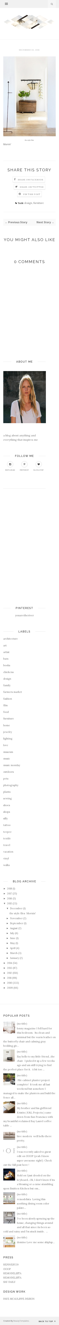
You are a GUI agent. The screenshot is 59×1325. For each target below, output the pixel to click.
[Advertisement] (16, 543)
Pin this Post (31, 194)
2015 (9, 903)
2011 (9, 977)
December (16, 908)
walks (6, 865)
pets (5, 778)
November (16, 918)
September (16, 923)
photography (10, 785)
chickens (8, 672)
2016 (9, 898)
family (6, 685)
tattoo (6, 825)
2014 (9, 963)
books (6, 665)
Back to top (46, 1321)
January (14, 958)
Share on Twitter (32, 187)
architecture (10, 638)
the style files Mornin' (23, 913)
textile (7, 838)
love (5, 745)
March (14, 953)
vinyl (6, 858)
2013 (9, 967)
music (6, 758)
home (6, 725)
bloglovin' (38, 470)
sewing (7, 798)
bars (5, 658)
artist (6, 652)
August (14, 928)
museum (8, 752)
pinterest (24, 470)
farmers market (12, 692)
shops (6, 811)
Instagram (10, 470)
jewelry (7, 732)
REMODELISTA (12, 1273)
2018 (9, 888)
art (5, 645)
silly (5, 818)
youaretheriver (24, 615)
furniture (38, 203)
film (5, 705)
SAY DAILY (9, 1281)
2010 (9, 982)
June (12, 938)
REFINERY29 (11, 1264)
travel (6, 845)
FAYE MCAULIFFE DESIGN (19, 1298)
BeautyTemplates (21, 1321)
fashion (7, 698)
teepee (7, 831)
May (12, 943)
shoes (6, 805)
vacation (8, 851)
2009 (10, 987)
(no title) (22, 1023)
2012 (9, 972)
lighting (7, 738)
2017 (9, 893)
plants (6, 791)
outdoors (8, 771)
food (6, 712)
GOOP (7, 1269)
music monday (11, 765)
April (12, 948)
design (28, 203)
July (12, 933)
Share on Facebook (30, 179)
